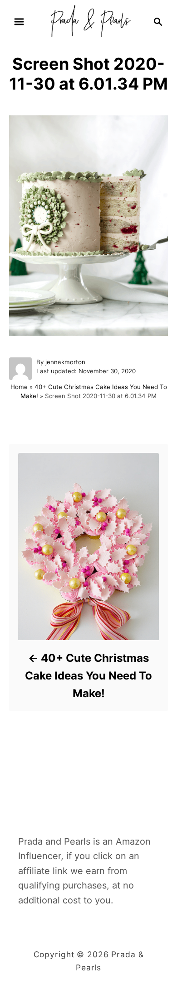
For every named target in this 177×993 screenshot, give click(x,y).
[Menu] (19, 21)
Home (19, 386)
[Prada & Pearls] (88, 20)
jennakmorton (65, 362)
